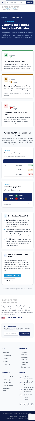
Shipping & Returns (6, 389)
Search (29, 2)
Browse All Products (24, 353)
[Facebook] (20, 404)
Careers (5, 358)
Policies (5, 361)
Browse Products (11, 275)
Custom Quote (25, 367)
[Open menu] (32, 8)
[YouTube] (24, 404)
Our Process (7, 355)
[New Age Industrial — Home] (10, 8)
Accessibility (22, 416)
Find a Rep (6, 380)
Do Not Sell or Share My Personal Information (17, 418)
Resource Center (8, 377)
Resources (4, 17)
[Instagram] (28, 404)
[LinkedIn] (32, 404)
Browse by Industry (24, 363)
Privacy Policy (13, 416)
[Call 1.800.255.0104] (2, 2)
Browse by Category (24, 358)
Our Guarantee (8, 385)
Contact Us (9, 280)
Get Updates (25, 334)
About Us (6, 352)
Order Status (7, 382)
